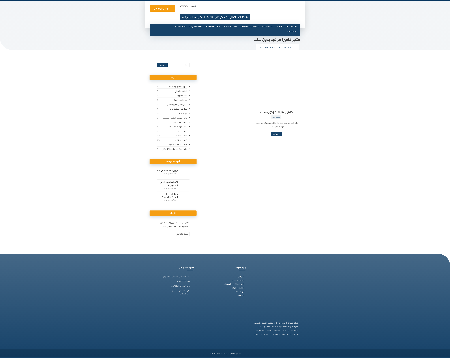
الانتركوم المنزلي (180, 91)
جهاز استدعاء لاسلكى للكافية (170, 195)
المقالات (240, 295)
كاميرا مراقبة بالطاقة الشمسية (175, 118)
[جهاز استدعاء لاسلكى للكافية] (184, 197)
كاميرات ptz (182, 131)
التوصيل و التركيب (237, 288)
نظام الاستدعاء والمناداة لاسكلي (174, 149)
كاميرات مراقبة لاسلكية (178, 144)
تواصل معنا (239, 291)
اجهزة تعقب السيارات (167, 170)
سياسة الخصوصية (237, 280)
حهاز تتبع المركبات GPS (178, 109)
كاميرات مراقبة (181, 140)
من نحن (241, 276)
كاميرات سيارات (181, 135)
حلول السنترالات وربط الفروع (176, 104)
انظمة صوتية (182, 95)
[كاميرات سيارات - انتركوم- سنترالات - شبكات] (294, 7)
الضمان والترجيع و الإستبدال (234, 284)
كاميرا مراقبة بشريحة (179, 122)
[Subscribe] (159, 234)
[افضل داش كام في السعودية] (184, 185)
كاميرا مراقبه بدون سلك (178, 126)
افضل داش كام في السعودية (169, 183)
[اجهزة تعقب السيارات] (184, 173)
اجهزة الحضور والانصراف (178, 86)
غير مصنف (183, 113)
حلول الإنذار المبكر (180, 100)
